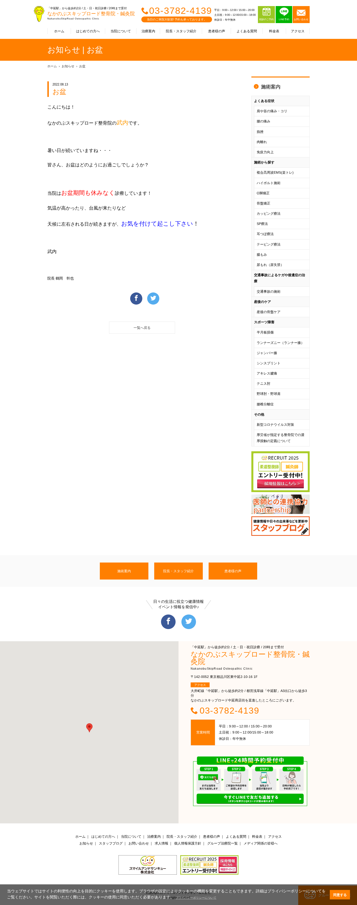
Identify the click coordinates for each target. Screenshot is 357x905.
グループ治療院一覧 (222, 843)
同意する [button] (340, 895)
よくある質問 (247, 31)
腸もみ (262, 254)
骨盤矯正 (263, 203)
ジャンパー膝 (267, 353)
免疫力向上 (265, 152)
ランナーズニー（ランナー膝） (280, 343)
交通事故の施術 (268, 291)
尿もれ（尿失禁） (270, 265)
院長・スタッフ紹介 (181, 31)
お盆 (82, 66)
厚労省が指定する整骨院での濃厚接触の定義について (280, 438)
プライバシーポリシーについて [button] (196, 897)
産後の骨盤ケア (268, 312)
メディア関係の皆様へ (261, 843)
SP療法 (262, 224)
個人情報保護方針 (187, 843)
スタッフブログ (111, 843)
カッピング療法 (268, 213)
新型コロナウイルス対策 (275, 425)
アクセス (298, 31)
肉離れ (262, 142)
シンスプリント (268, 363)
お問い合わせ (138, 843)
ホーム (59, 31)
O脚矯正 (263, 193)
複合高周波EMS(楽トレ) (275, 172)
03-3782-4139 (180, 11)
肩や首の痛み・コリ (272, 111)
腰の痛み (263, 121)
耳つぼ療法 (265, 234)
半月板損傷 (265, 332)
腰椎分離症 (265, 404)
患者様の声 (216, 31)
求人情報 (161, 843)
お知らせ (68, 66)
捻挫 (260, 132)
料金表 (274, 31)
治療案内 (148, 31)
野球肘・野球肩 (268, 394)
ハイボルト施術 (268, 183)
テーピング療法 (268, 244)
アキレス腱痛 (267, 373)
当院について (120, 31)
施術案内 (270, 86)
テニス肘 (263, 383)
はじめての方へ (88, 31)
